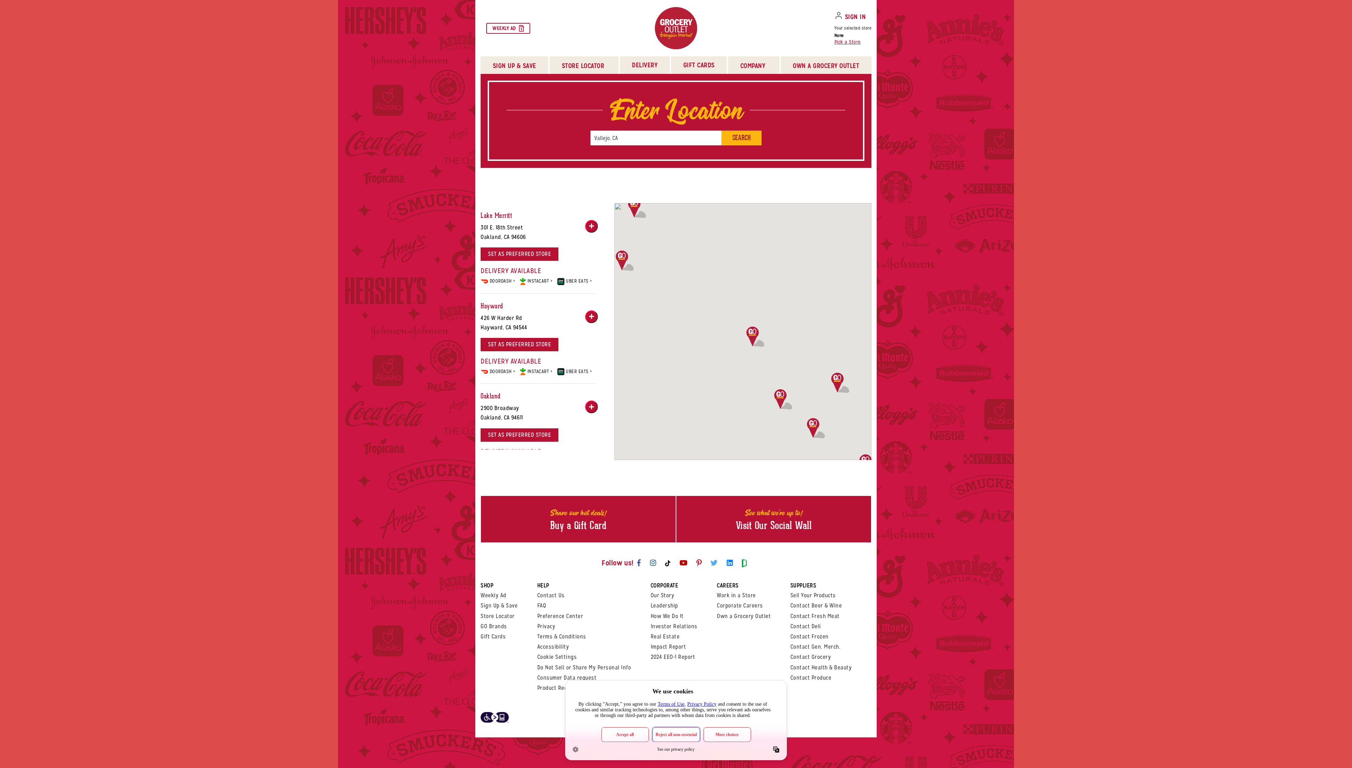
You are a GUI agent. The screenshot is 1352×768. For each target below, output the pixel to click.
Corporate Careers (740, 605)
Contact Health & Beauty (821, 667)
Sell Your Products (813, 595)
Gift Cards (699, 65)
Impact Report (668, 646)
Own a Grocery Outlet (744, 616)
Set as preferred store (519, 254)
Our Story (663, 595)
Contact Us (551, 595)
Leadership (664, 605)
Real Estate (665, 636)
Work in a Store (736, 595)
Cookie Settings (557, 657)
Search (741, 137)
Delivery (644, 65)
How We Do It (667, 616)
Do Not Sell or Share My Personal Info (584, 667)
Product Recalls (556, 688)
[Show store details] (591, 226)
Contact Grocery (810, 657)
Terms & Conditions (561, 636)
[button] (816, 428)
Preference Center (560, 616)
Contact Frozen (809, 636)
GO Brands (494, 626)
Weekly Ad (504, 28)
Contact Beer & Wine (816, 605)
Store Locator (498, 616)
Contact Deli (805, 626)
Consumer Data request (567, 677)
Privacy (546, 626)
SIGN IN (855, 17)
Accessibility (553, 646)
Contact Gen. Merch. (815, 646)
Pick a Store (847, 42)
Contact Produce (811, 677)
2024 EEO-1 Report (673, 657)
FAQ (541, 605)
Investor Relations (674, 626)
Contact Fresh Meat (815, 616)
